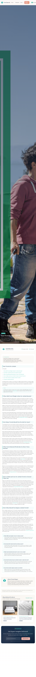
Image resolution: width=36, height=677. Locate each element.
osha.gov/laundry (13, 471)
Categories (17, 2)
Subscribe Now (25, 638)
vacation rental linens (30, 530)
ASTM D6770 (15, 503)
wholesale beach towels (28, 442)
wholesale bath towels (23, 417)
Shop (12, 2)
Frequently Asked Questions (9, 379)
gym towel (23, 458)
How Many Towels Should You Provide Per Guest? (11, 359)
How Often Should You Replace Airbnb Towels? (12, 377)
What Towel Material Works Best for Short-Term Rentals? (12, 360)
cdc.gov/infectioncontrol (18, 486)
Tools (21, 2)
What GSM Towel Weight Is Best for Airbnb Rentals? (11, 358)
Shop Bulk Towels (29, 597)
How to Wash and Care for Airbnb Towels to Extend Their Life (12, 361)
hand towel (15, 390)
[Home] (9, 2)
